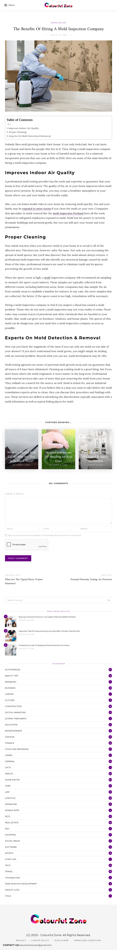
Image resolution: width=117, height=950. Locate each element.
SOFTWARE (11, 847)
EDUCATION (11, 724)
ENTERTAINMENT (13, 730)
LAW (7, 792)
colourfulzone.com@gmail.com (35, 945)
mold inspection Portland (68, 213)
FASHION (9, 737)
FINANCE (9, 743)
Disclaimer (62, 940)
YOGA (8, 896)
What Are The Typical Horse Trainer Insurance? (24, 581)
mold (47, 277)
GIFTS (8, 767)
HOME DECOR (58, 23)
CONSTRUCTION (13, 706)
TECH (7, 865)
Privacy (21, 940)
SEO (7, 828)
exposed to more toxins (36, 208)
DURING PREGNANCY (16, 718)
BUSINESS (10, 688)
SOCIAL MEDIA (12, 841)
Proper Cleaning (17, 132)
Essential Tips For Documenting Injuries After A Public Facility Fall (49, 631)
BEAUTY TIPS (11, 675)
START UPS (10, 859)
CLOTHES (10, 700)
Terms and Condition (87, 940)
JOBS (8, 786)
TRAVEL (9, 871)
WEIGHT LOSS (12, 890)
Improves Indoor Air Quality (23, 128)
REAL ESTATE (11, 822)
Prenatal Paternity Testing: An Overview (91, 579)
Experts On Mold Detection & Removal (30, 136)
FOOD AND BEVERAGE (17, 749)
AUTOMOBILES (12, 669)
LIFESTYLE (10, 798)
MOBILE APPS (12, 810)
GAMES (8, 755)
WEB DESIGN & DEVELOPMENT (21, 883)
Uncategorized (12, 877)
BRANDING (10, 682)
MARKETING (11, 804)
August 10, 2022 (58, 35)
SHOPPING (10, 834)
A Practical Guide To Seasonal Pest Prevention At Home (44, 645)
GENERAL (10, 761)
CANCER (9, 694)
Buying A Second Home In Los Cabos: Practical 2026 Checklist (47, 617)
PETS (7, 816)
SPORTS (9, 853)
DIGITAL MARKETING (15, 712)
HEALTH (9, 773)
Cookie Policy (40, 940)
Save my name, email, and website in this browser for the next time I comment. (44, 535)
